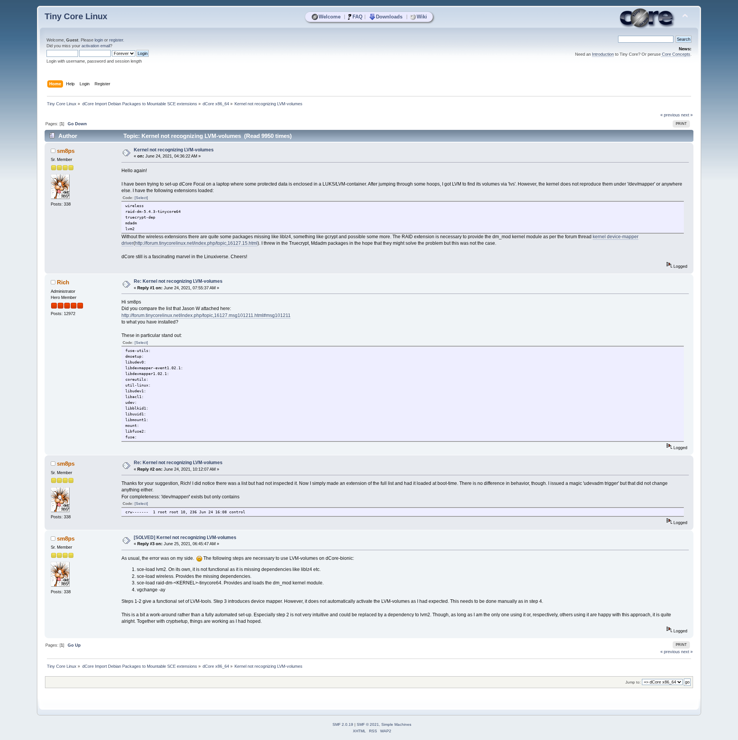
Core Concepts (675, 54)
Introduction (603, 54)
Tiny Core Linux (76, 16)
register (116, 40)
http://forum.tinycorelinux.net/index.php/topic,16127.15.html (196, 243)
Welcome (330, 17)
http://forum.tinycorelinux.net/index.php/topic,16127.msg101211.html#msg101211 (206, 315)
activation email (95, 45)
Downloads (389, 17)
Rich (63, 282)
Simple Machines (396, 724)
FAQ (357, 17)
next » (687, 115)
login (99, 40)
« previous (670, 115)
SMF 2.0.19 (342, 724)
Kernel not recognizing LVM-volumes (174, 150)
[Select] (141, 198)
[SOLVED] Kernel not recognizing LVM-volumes (185, 537)
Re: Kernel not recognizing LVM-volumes (178, 281)
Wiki (422, 17)
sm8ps (66, 151)
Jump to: (633, 682)
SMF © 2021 (368, 724)
